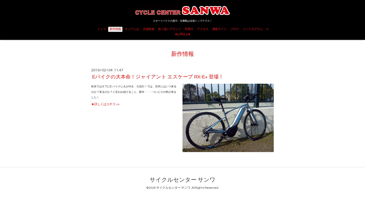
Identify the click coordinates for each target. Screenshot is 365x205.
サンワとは (132, 29)
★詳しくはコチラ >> (105, 104)
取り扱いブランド (169, 29)
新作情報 (115, 29)
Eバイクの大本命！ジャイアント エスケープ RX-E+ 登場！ (158, 76)
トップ (101, 29)
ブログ (234, 29)
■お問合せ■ (182, 34)
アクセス (203, 29)
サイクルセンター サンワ (182, 180)
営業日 (189, 29)
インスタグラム (253, 29)
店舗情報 (148, 29)
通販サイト (219, 29)
